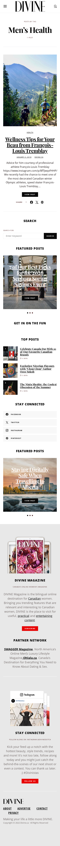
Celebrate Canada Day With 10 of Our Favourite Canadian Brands (38, 351)
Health (30, 132)
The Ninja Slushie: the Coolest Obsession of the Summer (38, 386)
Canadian (34, 598)
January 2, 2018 (24, 157)
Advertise (24, 808)
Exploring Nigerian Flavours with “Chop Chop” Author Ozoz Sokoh (37, 368)
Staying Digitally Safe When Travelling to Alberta (30, 478)
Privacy (13, 813)
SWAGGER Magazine (18, 649)
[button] (27, 313)
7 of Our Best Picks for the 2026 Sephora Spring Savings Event (30, 275)
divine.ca (39, 157)
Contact (42, 808)
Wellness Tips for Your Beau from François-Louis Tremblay (30, 145)
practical (23, 616)
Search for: (8, 230)
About (7, 808)
